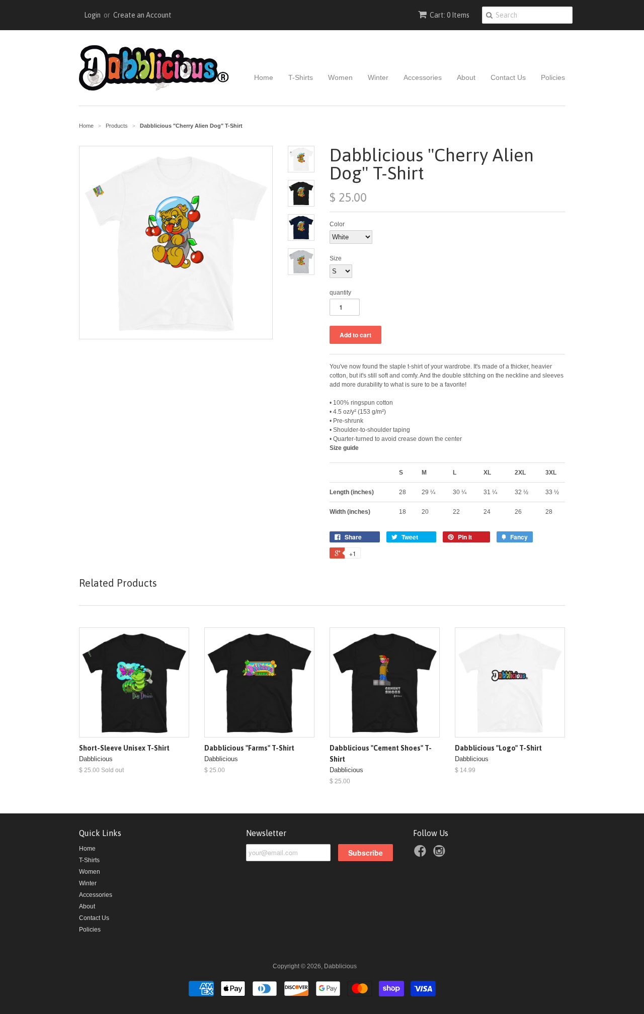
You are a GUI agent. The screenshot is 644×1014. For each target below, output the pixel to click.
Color (337, 224)
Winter (378, 77)
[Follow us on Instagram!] (440, 854)
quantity (340, 292)
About (466, 77)
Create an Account (142, 15)
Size (336, 258)
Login (92, 15)
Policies (553, 77)
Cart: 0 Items (449, 15)
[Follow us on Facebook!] (421, 854)
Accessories (423, 77)
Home (263, 77)
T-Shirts (300, 77)
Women (340, 77)
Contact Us (508, 77)
